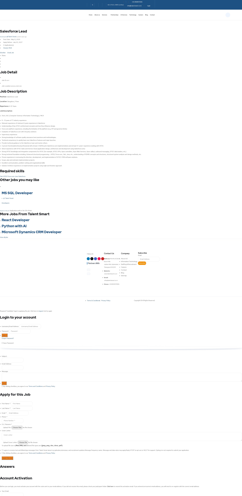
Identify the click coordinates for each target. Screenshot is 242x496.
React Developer (16, 220)
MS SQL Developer (17, 193)
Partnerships (114, 15)
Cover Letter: (6, 431)
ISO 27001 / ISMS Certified (116, 5)
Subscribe (142, 263)
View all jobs (4, 237)
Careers (140, 15)
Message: (5, 371)
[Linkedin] (88, 258)
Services (104, 15)
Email (140, 255)
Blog (146, 15)
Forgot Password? (8, 338)
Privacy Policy (50, 386)
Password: (5, 331)
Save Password (8, 343)
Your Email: (5, 491)
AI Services (124, 15)
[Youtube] (104, 5)
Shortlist (2, 53)
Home (90, 15)
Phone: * (4, 417)
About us (97, 15)
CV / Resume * (7, 424)
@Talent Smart (11, 37)
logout (41, 311)
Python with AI (14, 226)
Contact (152, 15)
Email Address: (6, 364)
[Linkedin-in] (89, 5)
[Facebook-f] (96, 5)
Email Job (10, 53)
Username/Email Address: (10, 326)
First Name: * (6, 404)
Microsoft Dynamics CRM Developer (32, 232)
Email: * (4, 413)
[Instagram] (100, 5)
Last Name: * (6, 408)
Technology (132, 15)
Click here (110, 486)
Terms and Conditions (36, 386)
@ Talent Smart (8, 198)
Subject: (4, 356)
